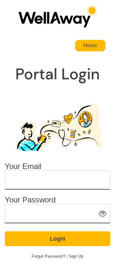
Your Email (23, 166)
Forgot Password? (48, 256)
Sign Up (76, 256)
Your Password (30, 200)
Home (90, 45)
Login (57, 239)
